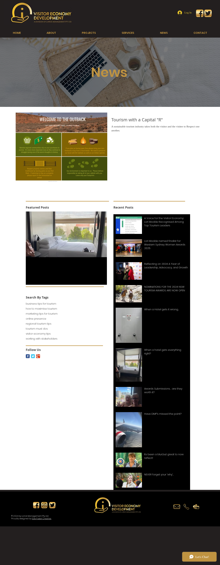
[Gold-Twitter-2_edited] (208, 13)
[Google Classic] (38, 356)
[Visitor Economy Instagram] (44, 505)
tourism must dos (37, 328)
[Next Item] (101, 234)
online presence (36, 318)
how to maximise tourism (41, 308)
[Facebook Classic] (28, 356)
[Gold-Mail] (177, 506)
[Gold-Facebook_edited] (200, 13)
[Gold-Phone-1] (186, 506)
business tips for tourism (41, 303)
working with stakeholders (41, 338)
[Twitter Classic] (33, 356)
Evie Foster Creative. (41, 518)
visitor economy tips (38, 333)
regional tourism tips (38, 323)
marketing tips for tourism (42, 313)
